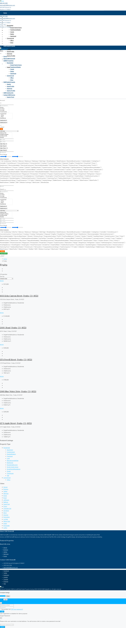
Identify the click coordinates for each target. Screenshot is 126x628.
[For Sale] (4, 110)
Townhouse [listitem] (10, 473)
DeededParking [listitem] (11, 454)
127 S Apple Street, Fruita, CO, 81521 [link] (16, 423)
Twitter (5, 573)
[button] (4, 159)
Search (2, 251)
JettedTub (40, 169)
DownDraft (87, 163)
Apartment (13, 36)
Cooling (50, 163)
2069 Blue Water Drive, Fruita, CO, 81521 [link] (18, 391)
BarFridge (42, 161)
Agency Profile (11, 56)
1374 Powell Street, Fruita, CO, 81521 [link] (16, 359)
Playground (25, 174)
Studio (12, 34)
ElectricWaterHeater (55, 165)
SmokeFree (70, 176)
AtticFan (14, 161)
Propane (50, 174)
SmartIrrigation (40, 176)
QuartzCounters (58, 174)
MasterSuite (97, 169)
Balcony (21, 161)
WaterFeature (84, 180)
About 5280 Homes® (9, 58)
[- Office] (6, 115)
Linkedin (5, 577)
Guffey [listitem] (5, 528)
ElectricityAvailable (14, 165)
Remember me (6, 609)
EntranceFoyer (73, 165)
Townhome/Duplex (15, 29)
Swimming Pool (52, 178)
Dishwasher (57, 163)
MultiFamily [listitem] (10, 463)
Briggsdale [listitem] (6, 525)
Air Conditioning (6, 161)
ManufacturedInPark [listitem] (12, 460)
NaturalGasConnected (27, 172)
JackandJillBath (30, 169)
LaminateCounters (59, 169)
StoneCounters (41, 178)
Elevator (65, 165)
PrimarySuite (34, 174)
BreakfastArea (51, 161)
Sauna (98, 174)
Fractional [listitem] (10, 456)
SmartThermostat (60, 176)
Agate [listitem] (5, 523)
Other (75, 172)
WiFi (17, 182)
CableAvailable (86, 161)
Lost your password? (17, 609)
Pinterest (5, 581)
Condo (12, 32)
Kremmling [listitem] (6, 517)
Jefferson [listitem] (6, 500)
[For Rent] (4, 109)
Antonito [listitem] (5, 515)
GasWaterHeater (36, 167)
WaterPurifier (93, 180)
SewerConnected (17, 176)
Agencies (9, 53)
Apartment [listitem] (10, 450)
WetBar (12, 182)
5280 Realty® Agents (9, 46)
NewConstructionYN (56, 172)
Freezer (15, 167)
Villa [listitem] (8, 475)
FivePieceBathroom (68, 236)
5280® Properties (8, 60)
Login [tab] (5, 599)
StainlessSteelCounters (28, 178)
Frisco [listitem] (5, 506)
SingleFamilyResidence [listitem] (13, 469)
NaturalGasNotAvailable (42, 172)
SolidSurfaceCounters (91, 176)
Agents (9, 49)
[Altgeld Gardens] (6, 134)
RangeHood (82, 174)
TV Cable (31, 180)
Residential (10, 25)
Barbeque (35, 161)
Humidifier (11, 169)
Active (2, 281)
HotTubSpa (42, 238)
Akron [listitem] (5, 513)
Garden (21, 167)
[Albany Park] (6, 133)
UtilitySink (38, 180)
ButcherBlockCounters (73, 161)
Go (1, 129)
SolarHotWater (79, 176)
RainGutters (68, 174)
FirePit (94, 165)
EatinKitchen (82, 234)
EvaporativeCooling (85, 165)
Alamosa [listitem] (5, 493)
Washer (76, 180)
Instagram (6, 575)
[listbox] (6, 278)
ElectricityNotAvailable (41, 165)
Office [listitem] (8, 480)
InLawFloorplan (20, 169)
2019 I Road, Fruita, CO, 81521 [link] (13, 327)
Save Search (4, 253)
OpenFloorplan (68, 172)
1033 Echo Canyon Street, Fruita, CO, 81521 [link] (19, 295)
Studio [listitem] (9, 471)
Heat (59, 167)
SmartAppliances (29, 176)
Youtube (5, 579)
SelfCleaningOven (106, 242)
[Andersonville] (6, 136)
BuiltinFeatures (61, 161)
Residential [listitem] (6, 448)
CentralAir (103, 232)
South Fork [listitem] (6, 504)
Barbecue (28, 161)
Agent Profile (10, 51)
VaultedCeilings (47, 180)
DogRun (71, 163)
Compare (2, 596)
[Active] (4, 107)
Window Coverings (25, 182)
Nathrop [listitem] (5, 502)
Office (12, 40)
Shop (11, 42)
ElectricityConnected (27, 165)
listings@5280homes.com (7, 5)
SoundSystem (80, 245)
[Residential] (6, 118)
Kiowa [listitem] (5, 495)
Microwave (23, 240)
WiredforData (45, 182)
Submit (2, 627)
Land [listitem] (8, 458)
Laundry (68, 169)
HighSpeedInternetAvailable (92, 167)
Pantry (96, 172)
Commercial (10, 38)
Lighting (79, 169)
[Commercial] (6, 114)
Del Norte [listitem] (6, 510)
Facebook (6, 571)
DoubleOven (79, 163)
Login (2, 611)
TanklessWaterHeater (64, 178)
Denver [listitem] (5, 487)
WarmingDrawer (67, 180)
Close (7, 596)
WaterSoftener (23, 249)
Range (75, 174)
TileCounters (85, 178)
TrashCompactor (22, 180)
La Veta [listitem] (5, 519)
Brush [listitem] (5, 498)
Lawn (73, 169)
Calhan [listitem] (5, 491)
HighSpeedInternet (76, 167)
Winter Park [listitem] (6, 521)
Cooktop (44, 163)
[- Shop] (6, 116)
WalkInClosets (57, 180)
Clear (2, 127)
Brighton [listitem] (5, 489)
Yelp (4, 583)
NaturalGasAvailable (13, 172)
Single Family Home (16, 27)
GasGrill (27, 167)
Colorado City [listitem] (7, 508)
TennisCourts (76, 178)
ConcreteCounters (23, 163)
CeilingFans (95, 161)
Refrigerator (91, 174)
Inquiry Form (10, 97)
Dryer (93, 163)
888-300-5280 (4, 3)
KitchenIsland (48, 169)
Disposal (65, 163)
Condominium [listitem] (11, 452)
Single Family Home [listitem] (12, 467)
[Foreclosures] (4, 112)
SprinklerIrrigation (15, 178)
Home (5, 13)
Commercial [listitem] (6, 477)
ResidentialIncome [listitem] (12, 465)
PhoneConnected (15, 174)
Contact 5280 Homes (9, 64)
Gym (55, 167)
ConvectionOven (35, 163)
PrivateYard (43, 174)
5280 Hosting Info (8, 93)
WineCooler (36, 182)
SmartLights (49, 176)
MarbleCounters (88, 169)
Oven (91, 172)
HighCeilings (66, 167)
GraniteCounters (47, 167)
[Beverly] (6, 137)
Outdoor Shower (83, 172)
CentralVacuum (11, 163)
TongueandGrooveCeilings (50, 247)
